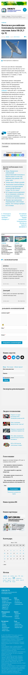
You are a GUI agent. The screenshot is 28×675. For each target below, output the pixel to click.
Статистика (17, 618)
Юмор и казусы (5, 630)
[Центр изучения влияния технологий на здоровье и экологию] (14, 5)
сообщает (4, 90)
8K (10, 581)
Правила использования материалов (10, 636)
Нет (5, 485)
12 (11, 553)
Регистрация (10, 367)
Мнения (4, 624)
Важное (16, 612)
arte (8, 576)
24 (4, 559)
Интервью (4, 626)
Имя (3, 328)
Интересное (4, 621)
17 (4, 556)
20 (14, 556)
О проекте (17, 622)
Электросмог (5, 629)
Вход (4, 367)
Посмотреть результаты (14, 492)
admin (7, 37)
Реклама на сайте (19, 626)
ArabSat (12, 576)
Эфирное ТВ (5, 607)
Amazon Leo (18, 578)
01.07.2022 (17, 37)
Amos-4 (9, 578)
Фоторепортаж (5, 627)
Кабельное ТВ (5, 605)
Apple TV (9, 580)
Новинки (4, 613)
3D (3, 581)
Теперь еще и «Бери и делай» (15, 182)
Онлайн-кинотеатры (7, 602)
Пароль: (5, 373)
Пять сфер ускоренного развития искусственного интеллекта (17, 437)
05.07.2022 (6, 283)
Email (3, 335)
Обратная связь (18, 627)
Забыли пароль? (18, 367)
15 (20, 553)
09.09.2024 (6, 301)
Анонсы (4, 622)
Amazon (7, 581)
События (3, 22)
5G (19, 576)
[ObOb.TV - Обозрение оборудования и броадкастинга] (11, 9)
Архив (14, 494)
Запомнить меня (9, 377)
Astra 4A (5, 576)
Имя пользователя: (8, 369)
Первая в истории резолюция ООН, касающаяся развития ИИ (17, 416)
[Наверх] (25, 587)
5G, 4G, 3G (17, 601)
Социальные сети (19, 604)
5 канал (13, 581)
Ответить (22, 283)
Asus (22, 576)
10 (4, 553)
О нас (15, 621)
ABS (6, 578)
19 (11, 556)
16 (23, 553)
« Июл (4, 564)
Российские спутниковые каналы (13, 143)
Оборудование (5, 612)
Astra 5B (22, 580)
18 (7, 556)
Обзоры (4, 615)
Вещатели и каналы (6, 599)
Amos (16, 576)
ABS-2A (17, 580)
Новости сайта (18, 624)
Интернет (17, 599)
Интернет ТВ (5, 601)
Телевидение (5, 598)
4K (13, 578)
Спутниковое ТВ (6, 604)
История (17, 616)
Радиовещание (18, 602)
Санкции (5, 146)
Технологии (17, 613)
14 (17, 553)
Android (4, 580)
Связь (15, 598)
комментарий (5, 312)
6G (3, 578)
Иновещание (5, 609)
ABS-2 (13, 580)
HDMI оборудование (7, 616)
